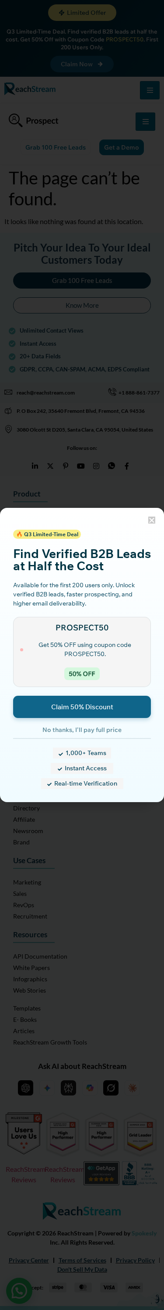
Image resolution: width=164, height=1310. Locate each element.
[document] (82, 655)
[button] (151, 520)
